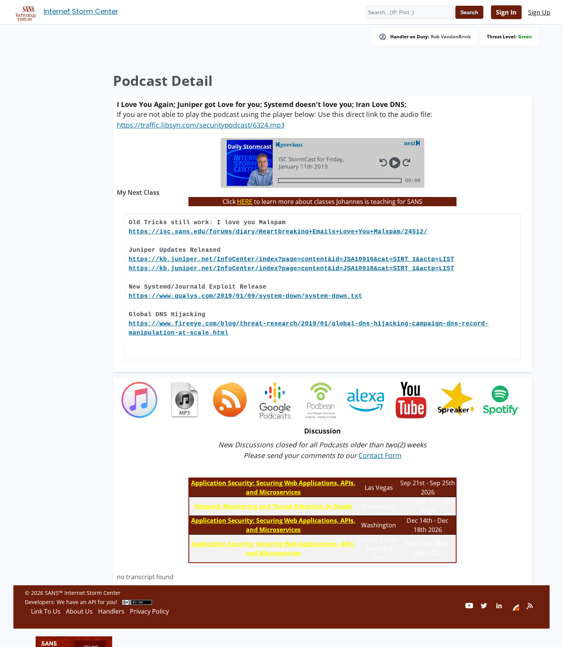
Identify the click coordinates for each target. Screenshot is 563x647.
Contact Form (380, 455)
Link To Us (46, 611)
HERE (244, 201)
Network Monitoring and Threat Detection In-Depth (273, 506)
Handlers (111, 611)
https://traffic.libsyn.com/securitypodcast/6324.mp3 (201, 125)
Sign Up (539, 12)
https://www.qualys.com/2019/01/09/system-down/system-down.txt (245, 296)
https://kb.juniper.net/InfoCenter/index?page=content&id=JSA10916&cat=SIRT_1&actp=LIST (291, 259)
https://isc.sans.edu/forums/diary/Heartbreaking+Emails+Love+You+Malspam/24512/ (278, 231)
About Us (79, 611)
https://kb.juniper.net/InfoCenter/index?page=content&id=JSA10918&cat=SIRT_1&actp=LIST (291, 268)
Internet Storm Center (81, 11)
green (525, 37)
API (92, 602)
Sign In (506, 12)
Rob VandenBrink (451, 37)
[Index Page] (24, 12)
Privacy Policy (149, 611)
